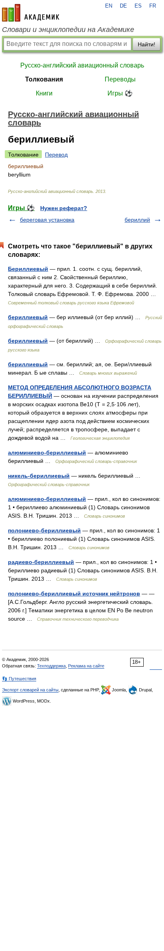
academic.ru (30, 13)
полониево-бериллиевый (44, 530)
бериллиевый (28, 317)
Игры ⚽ (120, 93)
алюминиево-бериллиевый (47, 452)
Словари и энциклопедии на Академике (68, 30)
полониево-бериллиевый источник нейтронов (74, 593)
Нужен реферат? (63, 208)
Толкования (44, 79)
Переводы (120, 79)
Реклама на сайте (86, 665)
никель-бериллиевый (39, 476)
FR (152, 6)
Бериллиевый (28, 269)
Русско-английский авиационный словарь (82, 65)
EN (108, 6)
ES (138, 6)
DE (123, 6)
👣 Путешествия (19, 678)
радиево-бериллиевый (41, 562)
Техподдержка (51, 665)
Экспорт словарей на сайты (30, 689)
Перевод (56, 154)
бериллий (137, 219)
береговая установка (47, 219)
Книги (44, 93)
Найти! (146, 44)
